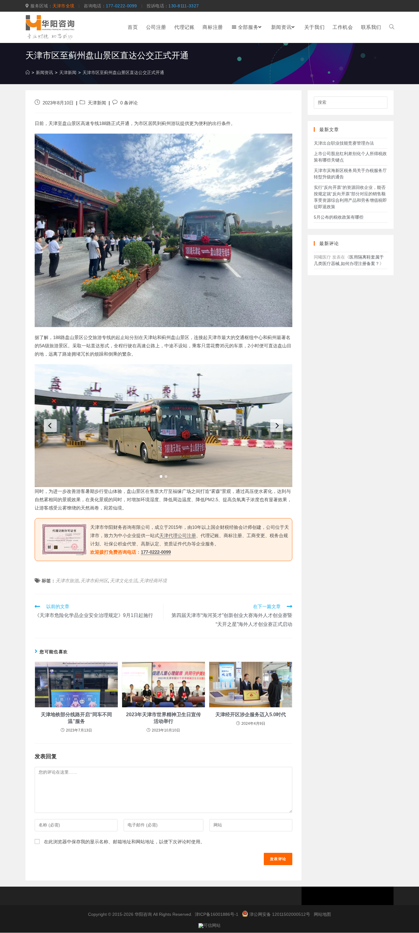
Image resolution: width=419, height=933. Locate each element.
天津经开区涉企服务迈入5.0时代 (250, 714)
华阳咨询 (143, 914)
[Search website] (391, 27)
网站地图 (322, 914)
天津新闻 (97, 102)
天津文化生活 (123, 580)
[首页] (27, 72)
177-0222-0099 (121, 5)
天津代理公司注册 (177, 535)
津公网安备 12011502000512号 (279, 914)
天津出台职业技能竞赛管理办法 (344, 143)
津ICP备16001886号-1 (216, 914)
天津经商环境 (153, 580)
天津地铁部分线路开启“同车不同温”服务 (76, 718)
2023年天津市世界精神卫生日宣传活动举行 (163, 718)
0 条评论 (129, 102)
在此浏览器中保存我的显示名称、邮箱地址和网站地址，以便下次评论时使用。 (124, 841)
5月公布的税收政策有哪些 (338, 217)
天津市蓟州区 (94, 580)
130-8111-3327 (183, 5)
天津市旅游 (67, 580)
